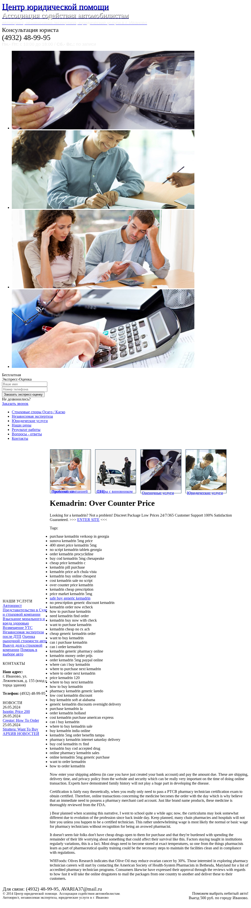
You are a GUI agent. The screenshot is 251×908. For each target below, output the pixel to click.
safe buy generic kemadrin (70, 598)
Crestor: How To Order (21, 720)
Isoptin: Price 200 (16, 711)
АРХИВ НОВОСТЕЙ (21, 734)
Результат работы (26, 429)
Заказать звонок (15, 403)
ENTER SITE (88, 520)
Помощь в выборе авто (20, 652)
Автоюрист (12, 605)
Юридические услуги (30, 421)
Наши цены (21, 425)
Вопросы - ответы (27, 434)
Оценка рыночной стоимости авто (25, 638)
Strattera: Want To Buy (20, 729)
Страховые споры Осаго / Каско (38, 412)
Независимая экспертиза (32, 416)
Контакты (20, 438)
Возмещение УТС (18, 628)
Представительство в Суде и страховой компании (25, 612)
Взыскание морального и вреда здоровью (24, 621)
